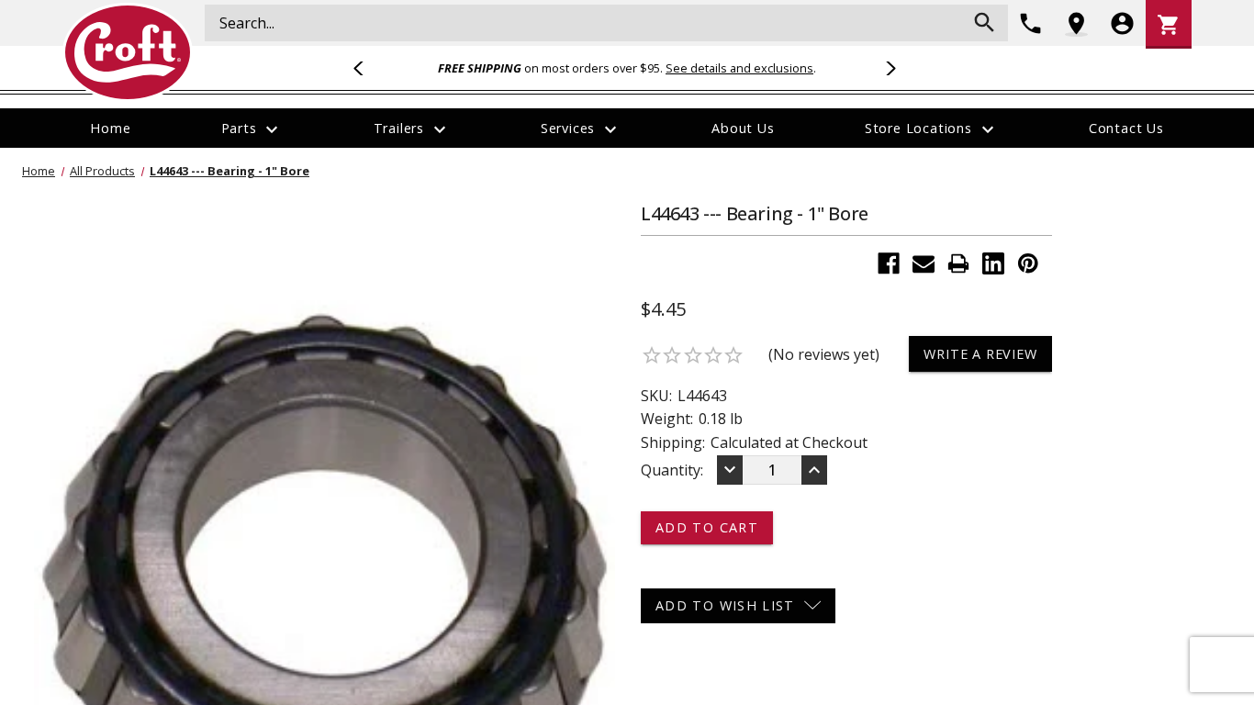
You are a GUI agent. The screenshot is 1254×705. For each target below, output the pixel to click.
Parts (252, 129)
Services (581, 129)
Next (887, 68)
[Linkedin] (993, 263)
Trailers (412, 129)
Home (110, 128)
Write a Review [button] (980, 354)
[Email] (924, 263)
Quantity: (672, 470)
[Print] (958, 263)
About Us (742, 128)
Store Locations (932, 129)
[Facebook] (889, 263)
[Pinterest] (1028, 263)
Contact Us (1126, 128)
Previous (366, 68)
